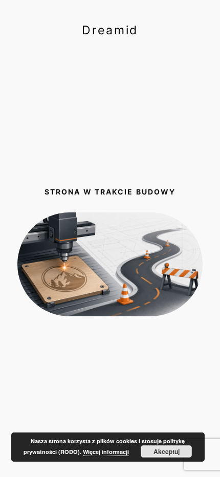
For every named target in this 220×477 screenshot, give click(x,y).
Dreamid (110, 30)
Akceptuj (166, 451)
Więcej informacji (106, 452)
